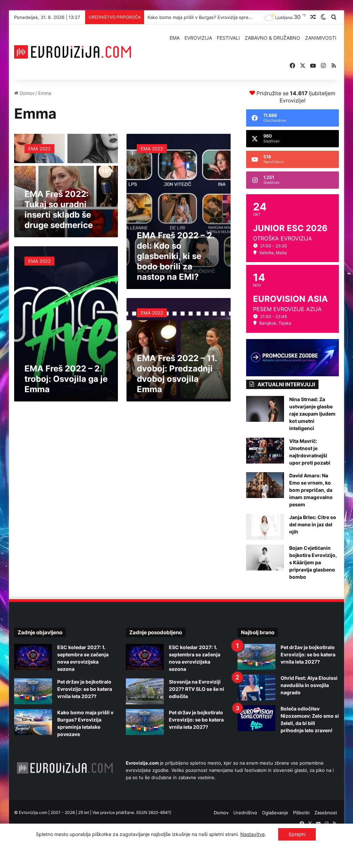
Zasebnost (325, 812)
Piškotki (301, 812)
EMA (175, 38)
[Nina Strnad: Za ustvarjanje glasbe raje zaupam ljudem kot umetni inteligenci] (265, 409)
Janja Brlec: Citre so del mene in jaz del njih (312, 524)
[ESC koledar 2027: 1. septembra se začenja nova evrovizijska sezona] (33, 657)
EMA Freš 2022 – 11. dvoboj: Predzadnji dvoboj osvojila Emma (177, 373)
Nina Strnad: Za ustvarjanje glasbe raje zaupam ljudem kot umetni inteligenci (312, 413)
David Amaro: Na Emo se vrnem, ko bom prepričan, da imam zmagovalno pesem (311, 490)
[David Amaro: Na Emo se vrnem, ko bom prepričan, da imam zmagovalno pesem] (265, 485)
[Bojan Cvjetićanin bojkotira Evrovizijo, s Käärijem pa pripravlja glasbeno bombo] (265, 557)
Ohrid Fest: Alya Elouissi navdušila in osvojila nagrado (309, 685)
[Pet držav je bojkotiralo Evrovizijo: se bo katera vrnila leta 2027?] (33, 691)
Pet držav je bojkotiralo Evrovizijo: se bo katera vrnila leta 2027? (84, 689)
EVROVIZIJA (198, 38)
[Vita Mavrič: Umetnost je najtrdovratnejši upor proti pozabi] (265, 451)
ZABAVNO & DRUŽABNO (272, 38)
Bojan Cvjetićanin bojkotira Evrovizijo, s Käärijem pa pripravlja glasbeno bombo (313, 562)
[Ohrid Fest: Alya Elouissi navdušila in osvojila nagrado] (256, 687)
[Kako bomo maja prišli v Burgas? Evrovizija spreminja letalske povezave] (33, 722)
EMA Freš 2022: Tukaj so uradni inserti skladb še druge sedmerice (58, 209)
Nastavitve (252, 834)
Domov (26, 93)
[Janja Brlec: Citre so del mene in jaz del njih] (265, 527)
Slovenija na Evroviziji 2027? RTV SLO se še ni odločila (196, 689)
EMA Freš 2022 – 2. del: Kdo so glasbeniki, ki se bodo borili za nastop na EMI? (175, 256)
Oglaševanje (275, 812)
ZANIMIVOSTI (320, 38)
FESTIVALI (228, 38)
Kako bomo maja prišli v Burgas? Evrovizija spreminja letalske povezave (224, 17)
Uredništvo (245, 812)
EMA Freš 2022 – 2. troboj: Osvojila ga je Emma (66, 379)
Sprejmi (297, 834)
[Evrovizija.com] (72, 52)
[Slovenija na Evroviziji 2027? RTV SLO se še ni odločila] (145, 691)
